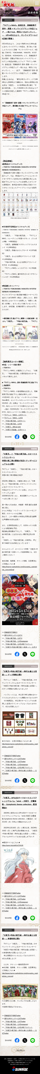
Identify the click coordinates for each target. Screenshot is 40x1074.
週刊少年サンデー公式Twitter (15, 759)
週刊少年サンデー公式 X (13, 635)
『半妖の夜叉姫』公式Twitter (15, 762)
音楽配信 (34, 792)
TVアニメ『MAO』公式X (13, 418)
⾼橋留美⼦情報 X (10, 632)
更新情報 (34, 449)
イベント (34, 20)
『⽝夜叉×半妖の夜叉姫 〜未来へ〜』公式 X (20, 647)
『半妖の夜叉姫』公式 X (13, 638)
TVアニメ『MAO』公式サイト (15, 415)
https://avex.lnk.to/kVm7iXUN (12, 845)
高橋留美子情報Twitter (12, 756)
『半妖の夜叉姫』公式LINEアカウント (18, 644)
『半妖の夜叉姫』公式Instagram (16, 641)
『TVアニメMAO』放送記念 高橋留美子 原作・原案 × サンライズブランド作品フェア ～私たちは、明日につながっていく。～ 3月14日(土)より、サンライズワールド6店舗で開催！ (20, 32)
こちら (25, 1064)
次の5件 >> (21, 1050)
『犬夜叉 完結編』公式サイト (15, 430)
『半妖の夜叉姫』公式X (13, 424)
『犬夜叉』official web (12, 427)
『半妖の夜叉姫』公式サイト (15, 421)
